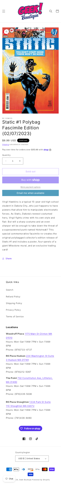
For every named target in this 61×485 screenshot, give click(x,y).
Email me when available (30, 192)
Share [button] (9, 258)
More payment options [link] (31, 187)
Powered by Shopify (41, 480)
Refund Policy (13, 296)
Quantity (6, 155)
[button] (3, 11)
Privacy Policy (13, 310)
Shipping (5, 144)
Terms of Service (15, 316)
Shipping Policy (14, 303)
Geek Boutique (25, 480)
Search (9, 289)
